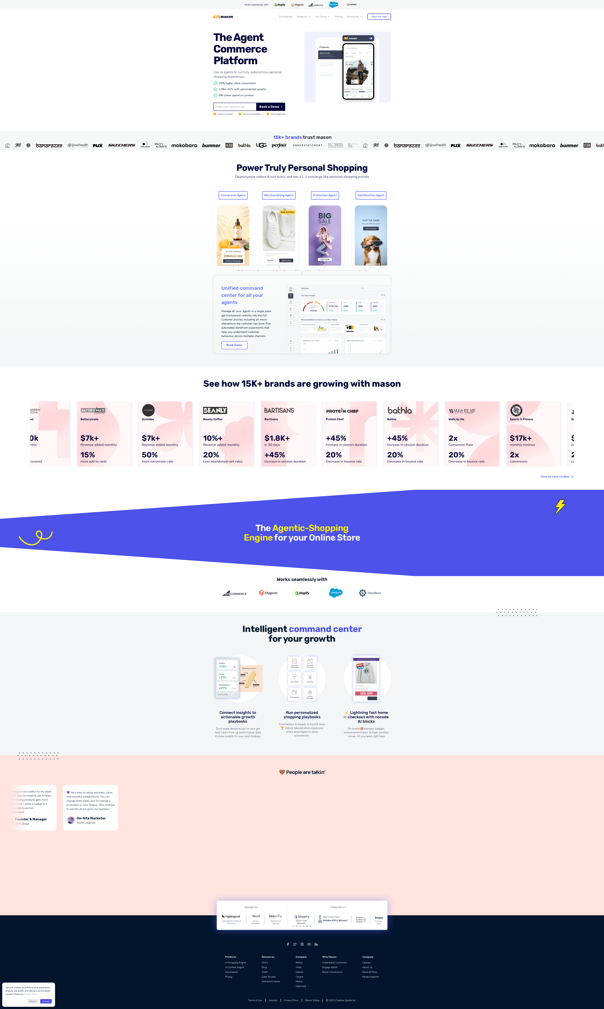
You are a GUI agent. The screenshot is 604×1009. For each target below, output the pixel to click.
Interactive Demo (271, 981)
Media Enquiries (370, 976)
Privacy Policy (291, 1000)
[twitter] (294, 944)
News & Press (369, 972)
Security (273, 1000)
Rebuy (299, 962)
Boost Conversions (332, 972)
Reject (33, 1001)
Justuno (299, 972)
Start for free (379, 16)
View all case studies (555, 476)
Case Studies (269, 976)
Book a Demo (269, 106)
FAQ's (265, 962)
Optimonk (301, 986)
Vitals (299, 967)
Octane (299, 976)
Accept (46, 1001)
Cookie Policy (30, 994)
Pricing (339, 16)
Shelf (264, 972)
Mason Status (312, 1000)
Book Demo (234, 345)
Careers (366, 962)
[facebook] (287, 944)
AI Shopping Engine (235, 962)
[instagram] (302, 944)
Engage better (330, 967)
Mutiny (299, 981)
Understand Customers (334, 962)
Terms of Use (255, 1000)
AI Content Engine (234, 967)
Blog (264, 967)
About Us (367, 967)
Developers (286, 16)
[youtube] (309, 944)
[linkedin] (316, 944)
